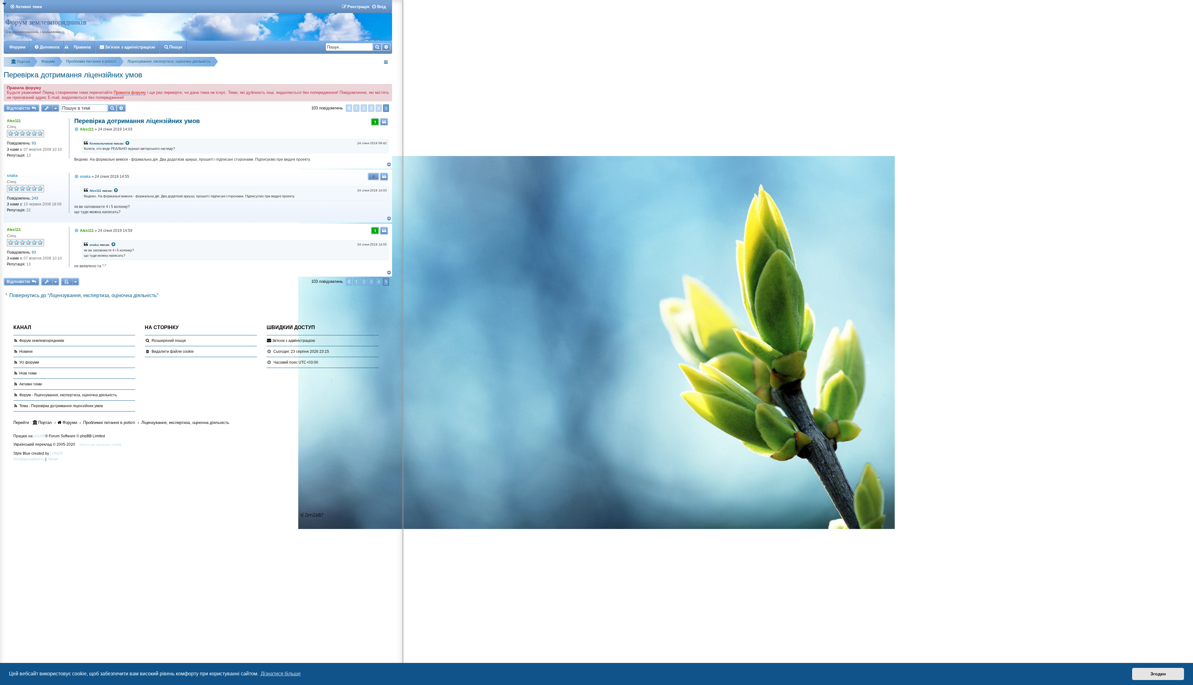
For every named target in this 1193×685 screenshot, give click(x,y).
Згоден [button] (1158, 673)
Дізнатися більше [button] (281, 673)
